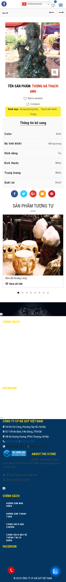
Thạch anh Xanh (49, 109)
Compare (35, 104)
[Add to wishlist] (60, 218)
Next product (60, 12)
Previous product (52, 12)
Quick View (60, 224)
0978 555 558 (27, 441)
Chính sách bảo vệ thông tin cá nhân (27, 352)
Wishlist (55, 2)
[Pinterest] (51, 193)
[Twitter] (23, 193)
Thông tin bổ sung (33, 123)
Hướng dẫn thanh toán (19, 337)
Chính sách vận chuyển (19, 344)
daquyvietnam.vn (37, 446)
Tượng (33, 114)
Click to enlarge (54, 72)
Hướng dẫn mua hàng (18, 329)
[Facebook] (14, 193)
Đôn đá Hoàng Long (16, 278)
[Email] (42, 193)
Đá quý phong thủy (29, 109)
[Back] (5, 12)
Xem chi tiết (16, 283)
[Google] (33, 193)
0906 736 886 (11, 441)
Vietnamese (34, 3)
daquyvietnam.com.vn (16, 446)
